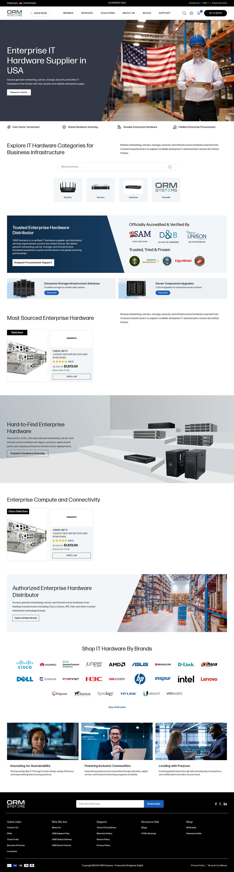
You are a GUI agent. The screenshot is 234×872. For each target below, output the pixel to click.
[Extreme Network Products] (48, 680)
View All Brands (117, 707)
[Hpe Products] (71, 665)
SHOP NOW (40, 13)
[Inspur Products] (163, 680)
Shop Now (51, 293)
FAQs (9, 833)
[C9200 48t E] (71, 338)
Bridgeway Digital (134, 865)
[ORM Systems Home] (14, 13)
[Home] (16, 804)
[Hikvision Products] (117, 680)
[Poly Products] (59, 694)
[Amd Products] (117, 665)
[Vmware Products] (174, 694)
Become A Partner (16, 845)
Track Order (13, 839)
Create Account (219, 3)
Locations (12, 851)
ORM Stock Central (61, 845)
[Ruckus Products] (82, 694)
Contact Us (194, 3)
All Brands (191, 827)
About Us (56, 827)
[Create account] (191, 13)
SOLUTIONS (108, 13)
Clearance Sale (194, 833)
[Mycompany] (225, 804)
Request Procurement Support (33, 262)
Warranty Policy (104, 833)
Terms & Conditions (106, 827)
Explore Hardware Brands (26, 618)
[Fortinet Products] (71, 680)
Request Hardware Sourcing (28, 453)
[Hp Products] (140, 680)
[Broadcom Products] (163, 665)
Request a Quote (18, 92)
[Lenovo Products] (209, 680)
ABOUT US (129, 13)
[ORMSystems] (220, 804)
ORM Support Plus (61, 833)
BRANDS (68, 13)
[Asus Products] (140, 665)
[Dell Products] (25, 680)
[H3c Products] (94, 680)
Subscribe (153, 804)
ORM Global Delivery (62, 839)
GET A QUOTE (215, 13)
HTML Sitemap (148, 833)
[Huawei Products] (48, 665)
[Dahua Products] (209, 665)
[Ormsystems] (216, 804)
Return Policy (103, 839)
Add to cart (71, 376)
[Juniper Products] (94, 665)
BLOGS (147, 13)
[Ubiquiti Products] (151, 694)
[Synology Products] (105, 694)
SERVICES (87, 13)
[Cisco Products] (25, 665)
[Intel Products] (186, 680)
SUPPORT (165, 13)
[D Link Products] (186, 665)
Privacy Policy (103, 845)
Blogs (144, 827)
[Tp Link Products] (128, 694)
